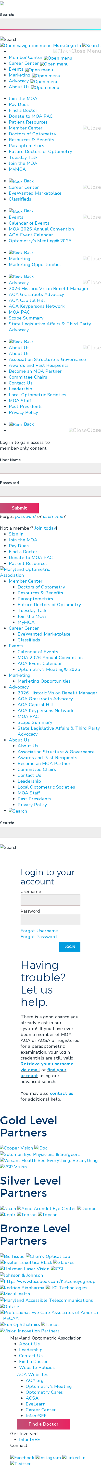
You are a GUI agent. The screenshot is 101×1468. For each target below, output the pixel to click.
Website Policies (37, 1367)
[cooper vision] (17, 1148)
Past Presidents (26, 406)
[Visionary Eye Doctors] (48, 1214)
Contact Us (20, 383)
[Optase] (9, 1306)
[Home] (25, 572)
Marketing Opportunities (35, 265)
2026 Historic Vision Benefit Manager (48, 289)
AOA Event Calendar (31, 235)
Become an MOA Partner (35, 371)
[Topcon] (27, 1214)
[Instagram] (49, 1457)
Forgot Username (39, 931)
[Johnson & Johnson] (21, 1275)
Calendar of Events (29, 223)
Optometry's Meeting (49, 1386)
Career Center (24, 63)
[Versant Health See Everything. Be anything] (49, 1160)
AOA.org (35, 1380)
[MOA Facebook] (23, 1457)
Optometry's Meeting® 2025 (40, 241)
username (53, 516)
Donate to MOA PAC (31, 116)
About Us (19, 87)
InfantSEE (36, 1416)
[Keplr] (8, 1214)
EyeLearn (35, 1404)
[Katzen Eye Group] (48, 1281)
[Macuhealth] (15, 1294)
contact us (62, 1093)
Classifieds (20, 199)
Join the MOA (23, 99)
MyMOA (17, 169)
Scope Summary (26, 318)
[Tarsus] (50, 1324)
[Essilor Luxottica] (26, 1262)
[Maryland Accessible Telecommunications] (46, 1300)
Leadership (20, 389)
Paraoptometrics (26, 146)
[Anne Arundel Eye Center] (47, 1208)
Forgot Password (39, 937)
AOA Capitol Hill (27, 300)
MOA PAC (19, 312)
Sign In (73, 45)
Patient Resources (28, 122)
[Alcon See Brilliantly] (8, 1208)
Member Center (26, 57)
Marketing (20, 75)
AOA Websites (32, 1375)
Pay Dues (19, 104)
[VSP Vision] (13, 1166)
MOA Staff (20, 401)
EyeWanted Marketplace (35, 193)
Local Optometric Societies (37, 395)
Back (28, 181)
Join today (45, 528)
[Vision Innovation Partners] (30, 1330)
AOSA (32, 1398)
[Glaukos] (64, 1262)
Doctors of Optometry (32, 134)
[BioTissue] (13, 1256)
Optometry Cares (44, 1392)
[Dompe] (87, 1208)
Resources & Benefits (31, 140)
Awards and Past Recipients (38, 365)
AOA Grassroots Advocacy (36, 294)
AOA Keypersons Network (36, 306)
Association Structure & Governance (47, 359)
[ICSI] (57, 1268)
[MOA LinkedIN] (74, 1457)
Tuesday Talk (23, 157)
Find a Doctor (23, 110)
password (25, 516)
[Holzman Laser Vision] (25, 1268)
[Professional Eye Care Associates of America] (50, 1315)
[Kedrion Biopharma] (23, 1287)
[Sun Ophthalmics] (20, 1324)
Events (16, 69)
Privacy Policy (23, 412)
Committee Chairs (28, 377)
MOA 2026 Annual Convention (41, 229)
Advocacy (19, 81)
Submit (19, 508)
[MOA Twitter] (20, 1464)
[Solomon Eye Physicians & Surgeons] (40, 1154)
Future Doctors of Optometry (40, 151)
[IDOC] (40, 1148)
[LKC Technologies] (66, 1287)
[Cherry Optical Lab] (48, 1256)
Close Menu (86, 51)
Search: (7, 14)
